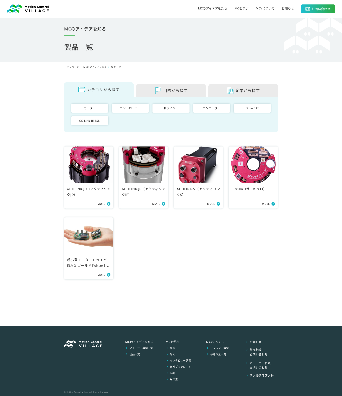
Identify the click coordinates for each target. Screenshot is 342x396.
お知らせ (288, 8)
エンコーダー (212, 108)
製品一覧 (116, 67)
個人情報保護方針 (262, 375)
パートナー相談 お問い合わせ (260, 365)
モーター (90, 108)
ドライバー (171, 108)
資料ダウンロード (180, 367)
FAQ (172, 373)
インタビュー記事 (180, 360)
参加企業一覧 (218, 354)
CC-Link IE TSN (89, 121)
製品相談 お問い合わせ (259, 352)
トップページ (71, 67)
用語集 (174, 379)
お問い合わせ (321, 9)
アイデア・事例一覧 (141, 348)
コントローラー (130, 108)
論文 (172, 354)
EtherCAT (252, 108)
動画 (172, 348)
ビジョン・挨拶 (219, 348)
